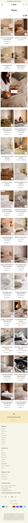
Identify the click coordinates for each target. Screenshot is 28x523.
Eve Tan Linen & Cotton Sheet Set (7, 183)
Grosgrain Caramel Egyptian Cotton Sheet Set (7, 320)
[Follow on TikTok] (15, 497)
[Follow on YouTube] (12, 497)
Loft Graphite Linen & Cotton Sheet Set (20, 348)
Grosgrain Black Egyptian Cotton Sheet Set (7, 403)
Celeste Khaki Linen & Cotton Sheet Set (21, 66)
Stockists (3, 439)
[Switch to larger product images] (23, 15)
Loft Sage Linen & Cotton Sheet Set (7, 348)
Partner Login (4, 476)
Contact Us (3, 431)
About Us (3, 429)
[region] (14, 415)
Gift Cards (3, 452)
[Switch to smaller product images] (26, 15)
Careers (3, 444)
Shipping (3, 459)
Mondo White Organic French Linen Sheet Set (7, 210)
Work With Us (4, 474)
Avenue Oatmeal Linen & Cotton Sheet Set (20, 265)
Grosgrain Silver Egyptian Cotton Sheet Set (21, 403)
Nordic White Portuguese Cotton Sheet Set (7, 375)
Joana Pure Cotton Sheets (21, 37)
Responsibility (4, 463)
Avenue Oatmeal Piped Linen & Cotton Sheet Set (7, 265)
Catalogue (3, 437)
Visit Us (3, 433)
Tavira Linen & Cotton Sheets (7, 66)
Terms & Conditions (5, 465)
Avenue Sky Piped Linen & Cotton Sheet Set (21, 129)
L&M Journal (3, 435)
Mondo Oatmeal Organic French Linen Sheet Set (20, 210)
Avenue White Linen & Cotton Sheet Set (7, 293)
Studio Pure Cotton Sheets (21, 237)
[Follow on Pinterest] (8, 497)
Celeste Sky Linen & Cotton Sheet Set (7, 157)
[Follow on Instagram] (5, 497)
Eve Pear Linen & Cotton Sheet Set (20, 157)
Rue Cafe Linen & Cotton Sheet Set (21, 320)
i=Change (3, 441)
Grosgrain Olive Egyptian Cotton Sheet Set (21, 293)
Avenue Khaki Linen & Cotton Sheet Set (7, 129)
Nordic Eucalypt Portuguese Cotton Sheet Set (21, 375)
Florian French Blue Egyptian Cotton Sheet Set (7, 38)
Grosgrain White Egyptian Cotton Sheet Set (7, 238)
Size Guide (3, 455)
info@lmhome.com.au (6, 490)
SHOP (14, 91)
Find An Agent (4, 479)
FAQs (2, 450)
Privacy (2, 467)
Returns (3, 461)
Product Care (4, 457)
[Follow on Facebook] (2, 497)
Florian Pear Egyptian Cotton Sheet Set (20, 183)
